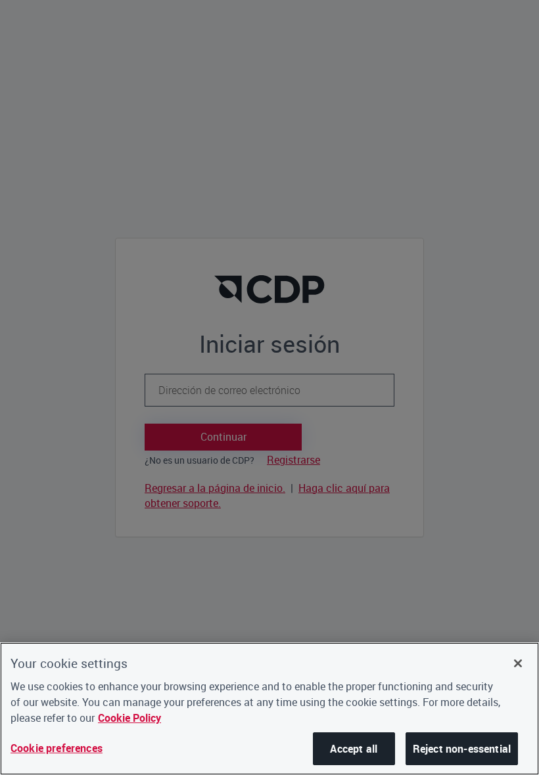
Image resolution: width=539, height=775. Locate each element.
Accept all (353, 749)
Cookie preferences (57, 748)
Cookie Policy (129, 718)
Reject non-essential (462, 749)
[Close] (518, 663)
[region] (269, 708)
